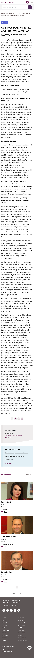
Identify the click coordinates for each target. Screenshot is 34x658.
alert (9, 194)
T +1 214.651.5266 (7, 510)
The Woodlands (22, 638)
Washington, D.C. (22, 640)
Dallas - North (6, 630)
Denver (4, 632)
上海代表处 (16, 602)
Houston (4, 638)
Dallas (3, 507)
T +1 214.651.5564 (7, 579)
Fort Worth (5, 635)
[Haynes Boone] (7, 2)
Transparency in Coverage (10, 605)
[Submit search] (30, 7)
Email (9, 437)
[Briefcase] (27, 2)
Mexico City (21, 617)
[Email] (15, 418)
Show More (8, 463)
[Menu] (32, 2)
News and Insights (8, 14)
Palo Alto (20, 627)
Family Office (9, 459)
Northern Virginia (22, 622)
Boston (4, 620)
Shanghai (20, 635)
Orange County (21, 625)
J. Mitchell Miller (14, 34)
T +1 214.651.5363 (7, 544)
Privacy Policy (16, 600)
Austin (4, 617)
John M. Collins (6, 34)
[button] (22, 418)
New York (20, 620)
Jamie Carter (7, 502)
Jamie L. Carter (22, 34)
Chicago (4, 625)
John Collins (6, 572)
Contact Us (5, 600)
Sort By (29, 475)
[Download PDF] (18, 418)
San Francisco (21, 632)
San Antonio (21, 630)
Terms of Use (6, 602)
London (4, 640)
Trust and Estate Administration (14, 456)
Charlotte (4, 622)
